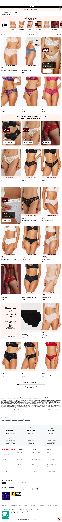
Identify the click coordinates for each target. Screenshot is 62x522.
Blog (48, 452)
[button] (19, 38)
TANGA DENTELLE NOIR (46, 182)
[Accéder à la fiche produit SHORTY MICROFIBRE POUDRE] (51, 201)
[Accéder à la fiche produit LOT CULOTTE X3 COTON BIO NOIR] (31, 317)
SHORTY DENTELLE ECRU (46, 259)
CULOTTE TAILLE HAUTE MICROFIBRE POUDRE (50, 335)
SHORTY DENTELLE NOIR (26, 182)
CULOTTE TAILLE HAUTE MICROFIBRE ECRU (8, 259)
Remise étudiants (35, 473)
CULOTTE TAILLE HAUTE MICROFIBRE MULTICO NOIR (10, 375)
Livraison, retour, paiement (37, 454)
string (38, 410)
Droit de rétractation (36, 461)
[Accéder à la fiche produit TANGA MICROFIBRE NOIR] (31, 240)
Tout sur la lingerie (51, 454)
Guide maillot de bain (51, 464)
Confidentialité (14, 505)
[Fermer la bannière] (60, 9)
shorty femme (14, 419)
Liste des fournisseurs (6, 468)
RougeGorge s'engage (6, 454)
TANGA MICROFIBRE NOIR (26, 259)
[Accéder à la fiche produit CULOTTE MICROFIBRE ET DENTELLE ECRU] (11, 163)
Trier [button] (60, 34)
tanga (3, 419)
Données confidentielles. (32, 519)
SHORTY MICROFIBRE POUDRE (47, 220)
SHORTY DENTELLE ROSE (46, 109)
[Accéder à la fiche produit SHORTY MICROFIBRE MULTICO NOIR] (31, 356)
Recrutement (4, 461)
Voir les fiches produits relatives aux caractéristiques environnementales (17, 509)
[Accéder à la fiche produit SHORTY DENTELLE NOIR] (31, 163)
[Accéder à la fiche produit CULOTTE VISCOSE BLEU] (31, 51)
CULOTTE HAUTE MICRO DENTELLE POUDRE (9, 70)
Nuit (18, 457)
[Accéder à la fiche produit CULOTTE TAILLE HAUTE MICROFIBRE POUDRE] (51, 317)
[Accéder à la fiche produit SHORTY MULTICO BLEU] (11, 91)
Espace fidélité (35, 466)
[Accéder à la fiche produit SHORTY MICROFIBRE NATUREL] (51, 279)
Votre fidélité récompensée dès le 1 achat (31, 6)
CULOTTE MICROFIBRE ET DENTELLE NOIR (29, 220)
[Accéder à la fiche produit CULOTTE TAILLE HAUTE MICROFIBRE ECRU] (11, 240)
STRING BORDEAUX (25, 109)
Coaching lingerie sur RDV (37, 469)
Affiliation (4, 459)
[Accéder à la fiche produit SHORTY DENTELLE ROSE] (51, 91)
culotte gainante (27, 419)
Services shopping (36, 452)
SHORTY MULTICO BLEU (5, 109)
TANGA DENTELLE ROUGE (46, 375)
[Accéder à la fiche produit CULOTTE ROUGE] (11, 279)
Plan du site (37, 509)
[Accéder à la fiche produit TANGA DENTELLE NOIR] (51, 163)
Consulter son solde (21, 484)
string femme (21, 419)
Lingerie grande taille (21, 466)
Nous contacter (5, 464)
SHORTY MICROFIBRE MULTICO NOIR (28, 375)
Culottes (18, 454)
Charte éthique (5, 471)
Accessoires (19, 469)
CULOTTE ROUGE (4, 297)
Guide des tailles (50, 457)
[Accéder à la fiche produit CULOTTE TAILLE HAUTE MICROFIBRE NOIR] (31, 279)
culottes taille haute (21, 403)
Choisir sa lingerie (51, 459)
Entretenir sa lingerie (51, 471)
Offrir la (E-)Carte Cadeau (22, 482)
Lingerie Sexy (19, 464)
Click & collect (35, 471)
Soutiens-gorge (20, 452)
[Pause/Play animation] (60, 7)
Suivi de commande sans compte (38, 459)
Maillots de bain (20, 461)
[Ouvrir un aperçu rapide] (19, 39)
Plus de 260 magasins (6, 456)
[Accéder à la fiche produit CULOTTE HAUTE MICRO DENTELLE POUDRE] (11, 51)
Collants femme (20, 459)
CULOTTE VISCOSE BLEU (26, 70)
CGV (20, 505)
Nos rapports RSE (5, 466)
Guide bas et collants (51, 461)
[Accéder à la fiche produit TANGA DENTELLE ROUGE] (51, 356)
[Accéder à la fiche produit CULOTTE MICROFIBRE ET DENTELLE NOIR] (31, 201)
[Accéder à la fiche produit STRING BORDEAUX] (31, 91)
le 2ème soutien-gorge (31, 9)
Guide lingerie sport (51, 469)
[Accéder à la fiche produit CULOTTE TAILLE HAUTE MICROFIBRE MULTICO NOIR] (11, 356)
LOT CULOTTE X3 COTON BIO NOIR (28, 335)
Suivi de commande (36, 457)
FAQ (33, 464)
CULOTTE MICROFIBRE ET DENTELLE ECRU (8, 182)
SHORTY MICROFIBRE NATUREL (47, 297)
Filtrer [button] (4, 34)
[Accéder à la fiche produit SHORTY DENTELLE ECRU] (51, 240)
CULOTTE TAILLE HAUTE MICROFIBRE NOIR (29, 297)
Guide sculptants (50, 466)
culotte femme (8, 419)
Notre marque (5, 452)
